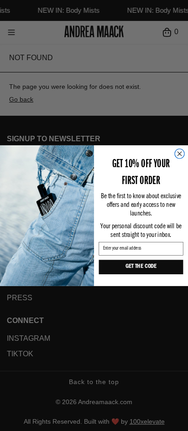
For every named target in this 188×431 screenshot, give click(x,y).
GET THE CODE (141, 267)
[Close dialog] (179, 154)
